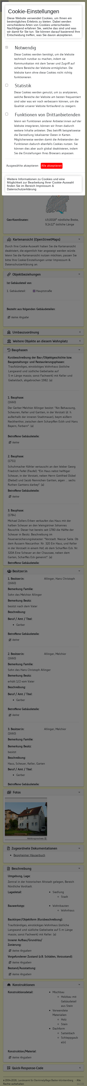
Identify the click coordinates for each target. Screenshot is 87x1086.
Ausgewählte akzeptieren (22, 165)
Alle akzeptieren (51, 165)
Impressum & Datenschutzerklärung (30, 187)
